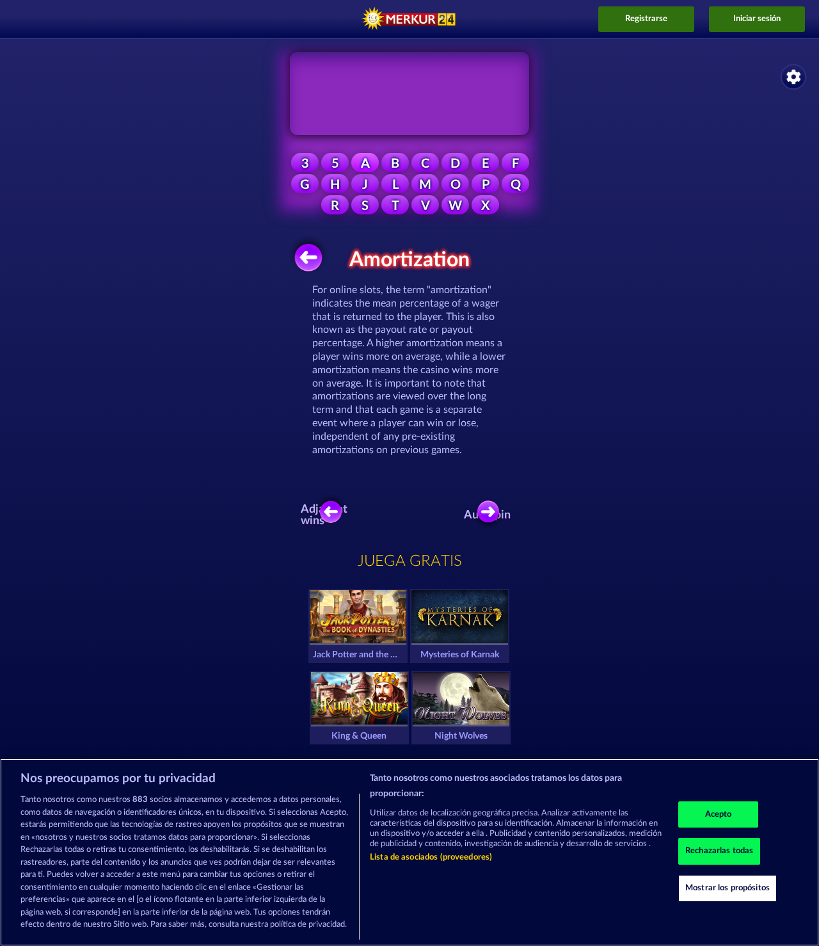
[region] (409, 852)
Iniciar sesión (757, 19)
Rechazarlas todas (719, 851)
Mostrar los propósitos (727, 888)
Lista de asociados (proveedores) (431, 857)
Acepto (718, 814)
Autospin (491, 515)
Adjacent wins (327, 515)
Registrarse (646, 19)
